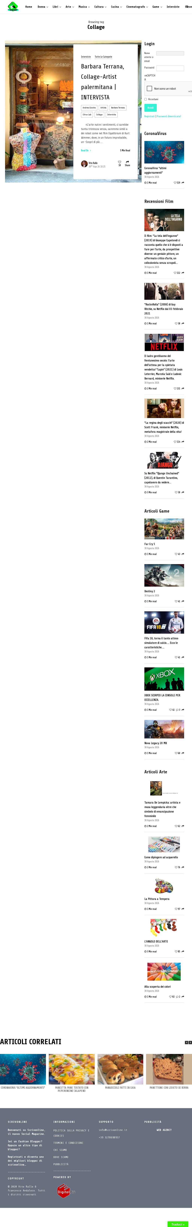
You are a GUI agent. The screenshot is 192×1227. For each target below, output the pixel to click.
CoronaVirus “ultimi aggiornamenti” (155, 170)
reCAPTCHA (149, 77)
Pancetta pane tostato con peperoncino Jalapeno (71, 1089)
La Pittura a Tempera (157, 899)
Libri (55, 6)
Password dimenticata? (169, 116)
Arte (68, 6)
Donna (41, 6)
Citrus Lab (87, 114)
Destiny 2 (149, 591)
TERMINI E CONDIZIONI (68, 1143)
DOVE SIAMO (60, 1157)
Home (28, 6)
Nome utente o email (148, 57)
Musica (83, 6)
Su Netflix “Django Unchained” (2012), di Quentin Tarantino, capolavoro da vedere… (161, 478)
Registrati (149, 116)
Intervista (111, 114)
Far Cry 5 (149, 544)
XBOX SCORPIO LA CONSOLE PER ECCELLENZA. (162, 698)
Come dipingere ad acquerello (161, 857)
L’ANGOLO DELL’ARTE (156, 941)
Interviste (173, 6)
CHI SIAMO (60, 1150)
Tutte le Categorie (103, 56)
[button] (190, 1042)
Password (149, 67)
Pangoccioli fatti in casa (120, 1087)
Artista (103, 107)
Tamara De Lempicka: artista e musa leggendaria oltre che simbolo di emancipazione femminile (162, 809)
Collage (99, 114)
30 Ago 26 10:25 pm (97, 167)
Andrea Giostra (89, 107)
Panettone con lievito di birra (169, 1087)
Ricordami (153, 99)
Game (155, 6)
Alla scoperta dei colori (157, 986)
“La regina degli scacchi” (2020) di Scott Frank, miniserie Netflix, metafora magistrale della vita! (164, 427)
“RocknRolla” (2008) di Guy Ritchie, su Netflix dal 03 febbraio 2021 (163, 309)
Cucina (115, 6)
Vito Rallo (93, 163)
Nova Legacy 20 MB (155, 743)
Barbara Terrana (118, 107)
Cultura (99, 6)
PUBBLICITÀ (60, 1164)
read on (85, 150)
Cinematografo (135, 6)
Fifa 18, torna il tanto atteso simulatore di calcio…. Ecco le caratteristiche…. (161, 643)
